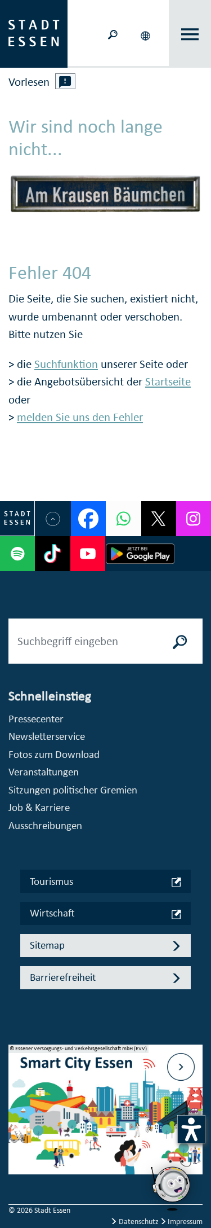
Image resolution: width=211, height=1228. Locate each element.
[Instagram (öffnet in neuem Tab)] (193, 518)
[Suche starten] (180, 641)
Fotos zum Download (54, 754)
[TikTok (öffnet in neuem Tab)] (52, 553)
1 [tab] (17, 1100)
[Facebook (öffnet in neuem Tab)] (88, 518)
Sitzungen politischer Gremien (72, 789)
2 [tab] (17, 1118)
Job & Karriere (39, 807)
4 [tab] (17, 1154)
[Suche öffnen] (112, 33)
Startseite (168, 381)
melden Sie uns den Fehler (80, 417)
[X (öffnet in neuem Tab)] (158, 518)
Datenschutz (138, 1221)
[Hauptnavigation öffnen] (190, 34)
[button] (146, 34)
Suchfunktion (66, 364)
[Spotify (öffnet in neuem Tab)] (17, 553)
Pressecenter (36, 718)
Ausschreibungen (45, 825)
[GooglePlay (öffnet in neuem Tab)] (140, 553)
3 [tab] (17, 1136)
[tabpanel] (105, 1115)
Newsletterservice (46, 736)
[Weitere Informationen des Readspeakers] (65, 81)
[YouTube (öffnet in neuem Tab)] (87, 553)
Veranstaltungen (43, 771)
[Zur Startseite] (34, 32)
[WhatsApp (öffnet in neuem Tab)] (123, 518)
